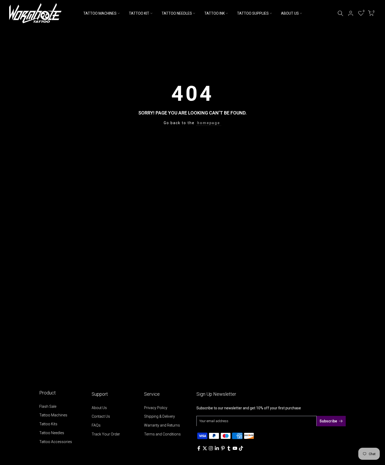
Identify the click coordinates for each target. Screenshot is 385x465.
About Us (99, 408)
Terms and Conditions (162, 434)
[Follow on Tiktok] (241, 448)
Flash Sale (47, 406)
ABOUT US (290, 13)
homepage (208, 123)
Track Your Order (106, 434)
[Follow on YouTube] (235, 448)
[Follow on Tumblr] (229, 448)
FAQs (96, 425)
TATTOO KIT (139, 13)
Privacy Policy (155, 408)
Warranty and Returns (162, 425)
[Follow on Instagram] (210, 448)
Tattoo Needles (51, 433)
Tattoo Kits (48, 424)
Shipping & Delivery (159, 416)
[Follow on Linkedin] (216, 448)
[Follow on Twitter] (204, 448)
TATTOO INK (214, 13)
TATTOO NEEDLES (177, 13)
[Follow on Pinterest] (223, 448)
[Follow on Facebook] (198, 448)
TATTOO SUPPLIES (253, 13)
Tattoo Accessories (55, 442)
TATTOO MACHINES (100, 13)
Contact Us (101, 416)
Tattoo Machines (53, 415)
